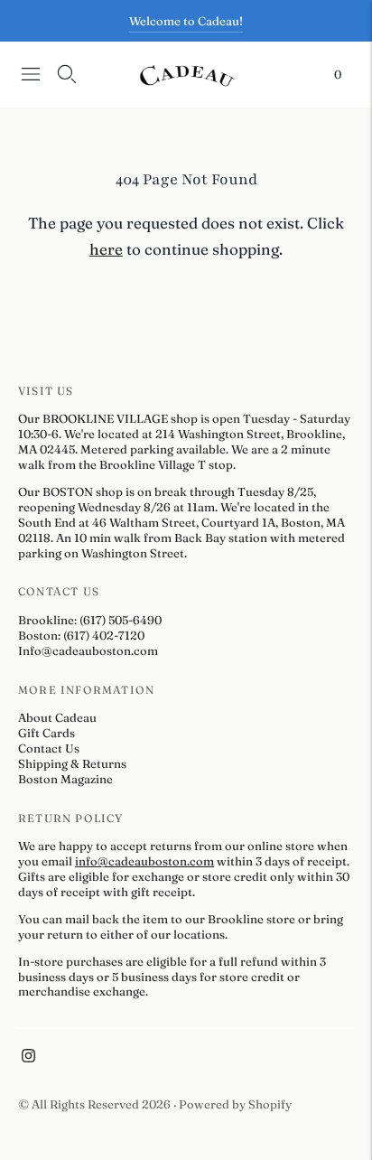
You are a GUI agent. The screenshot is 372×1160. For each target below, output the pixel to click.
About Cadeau (57, 717)
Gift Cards (46, 732)
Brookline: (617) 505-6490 (90, 620)
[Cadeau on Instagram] (28, 1058)
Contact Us (48, 748)
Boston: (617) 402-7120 (81, 635)
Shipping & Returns (72, 763)
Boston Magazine (65, 779)
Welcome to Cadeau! (186, 21)
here (106, 248)
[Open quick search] (66, 74)
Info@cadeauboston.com (88, 650)
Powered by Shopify (235, 1104)
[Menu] (30, 74)
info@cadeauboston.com (144, 861)
